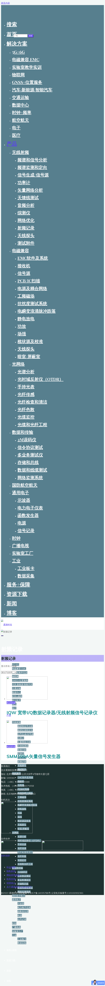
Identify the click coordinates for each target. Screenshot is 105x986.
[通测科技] (6, 624)
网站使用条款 (13, 875)
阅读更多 (11, 702)
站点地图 (11, 867)
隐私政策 (11, 871)
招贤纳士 (11, 883)
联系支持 (11, 879)
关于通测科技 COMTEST (19, 886)
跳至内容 (5, 3)
